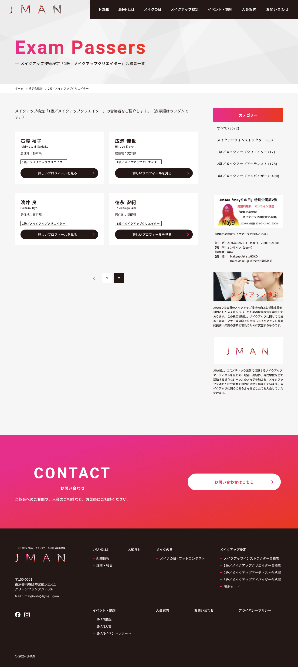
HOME (104, 9)
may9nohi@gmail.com (41, 596)
